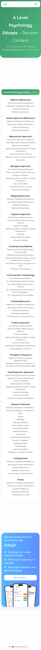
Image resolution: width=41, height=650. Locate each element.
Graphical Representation (20, 437)
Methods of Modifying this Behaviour (20, 106)
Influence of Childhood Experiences (20, 398)
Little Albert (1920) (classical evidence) (20, 143)
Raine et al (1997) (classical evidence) (20, 172)
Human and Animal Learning (20, 154)
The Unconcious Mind (20, 395)
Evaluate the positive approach (20, 326)
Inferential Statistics (20, 431)
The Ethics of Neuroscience (20, 269)
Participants (20, 434)
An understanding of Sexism (20, 278)
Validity (20, 416)
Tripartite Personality (20, 392)
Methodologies (20, 446)
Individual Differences (20, 109)
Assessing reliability (20, 449)
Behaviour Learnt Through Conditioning (20, 157)
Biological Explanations (20, 112)
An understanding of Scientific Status (21, 281)
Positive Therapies (20, 334)
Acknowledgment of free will (20, 349)
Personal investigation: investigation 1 (20, 410)
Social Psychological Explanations (20, 103)
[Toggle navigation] (35, 4)
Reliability (20, 419)
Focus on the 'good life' (20, 343)
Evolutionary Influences (21, 190)
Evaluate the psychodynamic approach (20, 375)
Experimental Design (20, 428)
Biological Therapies (20, 175)
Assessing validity (20, 443)
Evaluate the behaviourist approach (20, 140)
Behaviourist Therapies (20, 145)
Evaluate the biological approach (20, 169)
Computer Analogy (20, 240)
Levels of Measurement (20, 425)
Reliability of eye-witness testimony (20, 255)
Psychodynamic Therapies (20, 384)
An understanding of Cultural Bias (20, 295)
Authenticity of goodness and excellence (20, 346)
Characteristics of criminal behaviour (20, 316)
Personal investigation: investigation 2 (20, 407)
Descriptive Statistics (20, 422)
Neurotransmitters (20, 184)
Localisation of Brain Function (20, 187)
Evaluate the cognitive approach (20, 217)
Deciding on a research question (20, 452)
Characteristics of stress (20, 495)
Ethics (20, 413)
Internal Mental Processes (20, 237)
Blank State (20, 160)
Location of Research (20, 440)
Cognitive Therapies (20, 226)
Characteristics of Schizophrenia (20, 473)
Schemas (20, 234)
